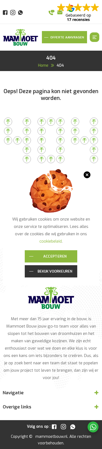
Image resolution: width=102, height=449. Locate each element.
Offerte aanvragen (67, 37)
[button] (87, 175)
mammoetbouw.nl (51, 436)
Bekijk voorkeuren (55, 271)
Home (43, 65)
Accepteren (55, 256)
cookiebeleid (50, 241)
